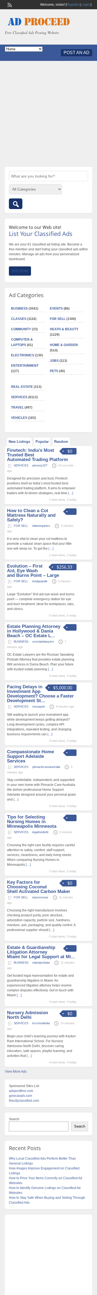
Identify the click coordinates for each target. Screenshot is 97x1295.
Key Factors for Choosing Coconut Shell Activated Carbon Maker (38, 887)
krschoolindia (41, 1023)
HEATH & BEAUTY (64, 329)
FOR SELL (57, 319)
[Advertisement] (48, 114)
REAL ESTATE (22, 387)
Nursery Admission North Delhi (27, 1015)
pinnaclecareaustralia (46, 766)
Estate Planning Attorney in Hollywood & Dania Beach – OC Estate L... (33, 631)
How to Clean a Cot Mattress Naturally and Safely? (31, 515)
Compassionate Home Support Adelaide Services (30, 756)
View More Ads (16, 1071)
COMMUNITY (21, 329)
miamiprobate (41, 962)
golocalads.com (20, 1096)
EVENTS (56, 308)
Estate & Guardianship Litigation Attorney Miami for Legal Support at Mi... (41, 952)
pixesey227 (39, 465)
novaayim (38, 706)
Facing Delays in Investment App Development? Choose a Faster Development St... (40, 693)
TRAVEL (17, 407)
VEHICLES (19, 418)
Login (85, 5)
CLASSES (18, 319)
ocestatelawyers (43, 641)
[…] (70, 493)
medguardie (39, 581)
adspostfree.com (21, 1091)
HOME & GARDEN (64, 345)
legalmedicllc (40, 832)
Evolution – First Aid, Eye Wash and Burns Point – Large (33, 571)
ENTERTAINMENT (25, 366)
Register (73, 5)
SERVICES (19, 397)
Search (14, 1119)
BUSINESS (19, 308)
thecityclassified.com (24, 1101)
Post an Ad (76, 52)
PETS (54, 371)
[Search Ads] (15, 203)
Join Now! (20, 271)
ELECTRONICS (22, 355)
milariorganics (41, 525)
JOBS (54, 361)
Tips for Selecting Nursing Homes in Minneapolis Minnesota (31, 821)
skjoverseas (40, 897)
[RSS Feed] (9, 4)
